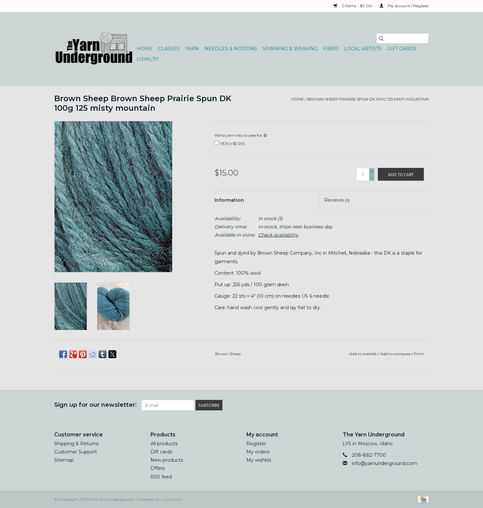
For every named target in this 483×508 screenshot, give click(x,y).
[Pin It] (83, 354)
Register (256, 444)
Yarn (192, 49)
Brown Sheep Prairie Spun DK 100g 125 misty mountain (368, 99)
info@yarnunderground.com (384, 463)
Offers (157, 468)
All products (163, 444)
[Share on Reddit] (93, 354)
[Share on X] (112, 354)
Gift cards (401, 49)
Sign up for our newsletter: (95, 405)
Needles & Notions (230, 49)
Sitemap (64, 460)
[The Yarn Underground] (94, 49)
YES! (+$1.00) (232, 143)
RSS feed (161, 477)
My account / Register (408, 5)
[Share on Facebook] (63, 354)
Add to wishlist (363, 353)
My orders (257, 452)
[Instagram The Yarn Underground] (423, 405)
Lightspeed (171, 499)
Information (229, 200)
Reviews (337, 200)
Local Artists (362, 49)
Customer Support (75, 452)
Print (419, 353)
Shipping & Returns (76, 444)
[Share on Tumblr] (102, 354)
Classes (169, 49)
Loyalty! (148, 59)
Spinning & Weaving (290, 49)
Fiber (330, 49)
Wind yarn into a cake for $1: (241, 135)
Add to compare (396, 353)
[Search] (381, 38)
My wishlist (258, 460)
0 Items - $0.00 (357, 5)
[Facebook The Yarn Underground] (400, 405)
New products (166, 460)
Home (144, 49)
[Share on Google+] (73, 354)
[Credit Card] (422, 498)
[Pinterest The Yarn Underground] (411, 405)
